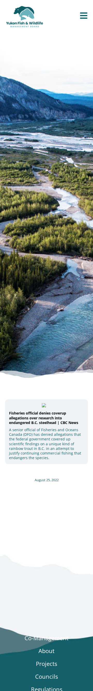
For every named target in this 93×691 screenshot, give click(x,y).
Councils (46, 676)
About (46, 651)
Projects (46, 663)
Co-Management (46, 638)
